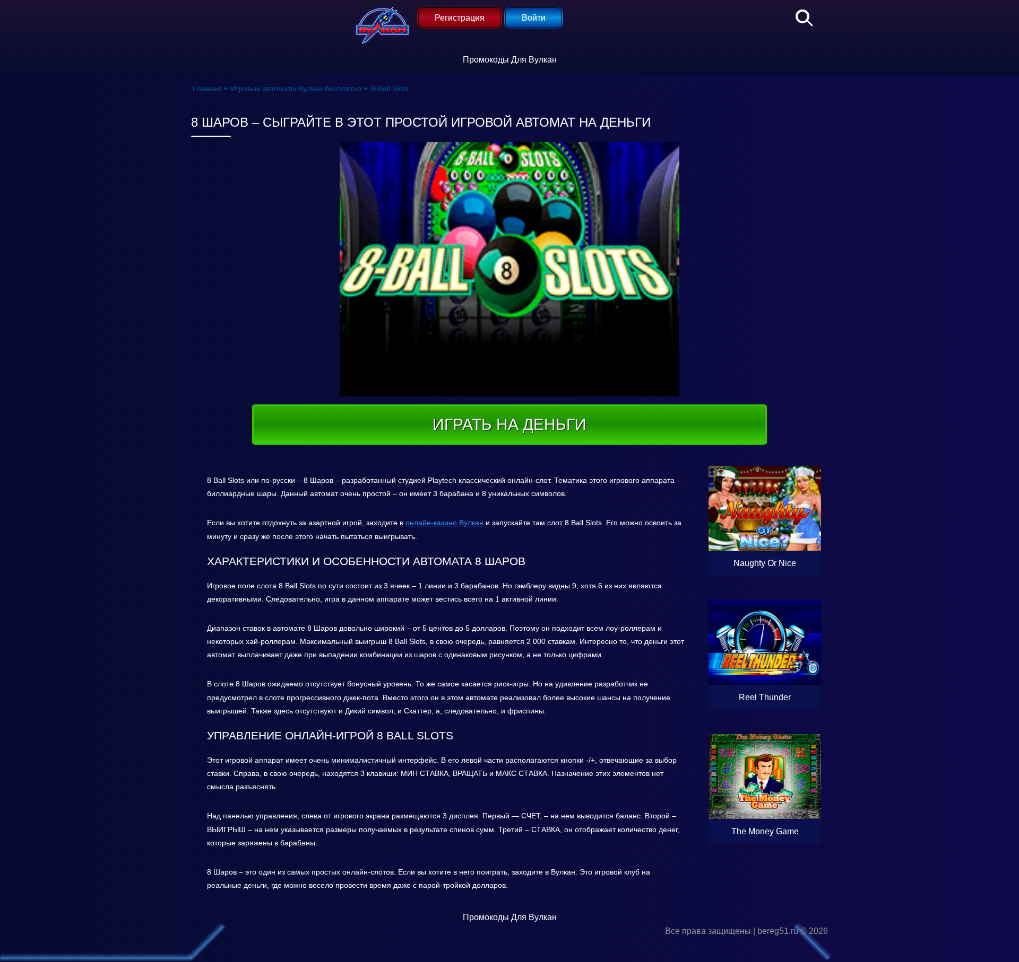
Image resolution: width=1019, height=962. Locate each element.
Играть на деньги (509, 424)
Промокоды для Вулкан (510, 59)
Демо (764, 537)
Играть (787, 563)
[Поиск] (798, 16)
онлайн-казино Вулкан (444, 522)
